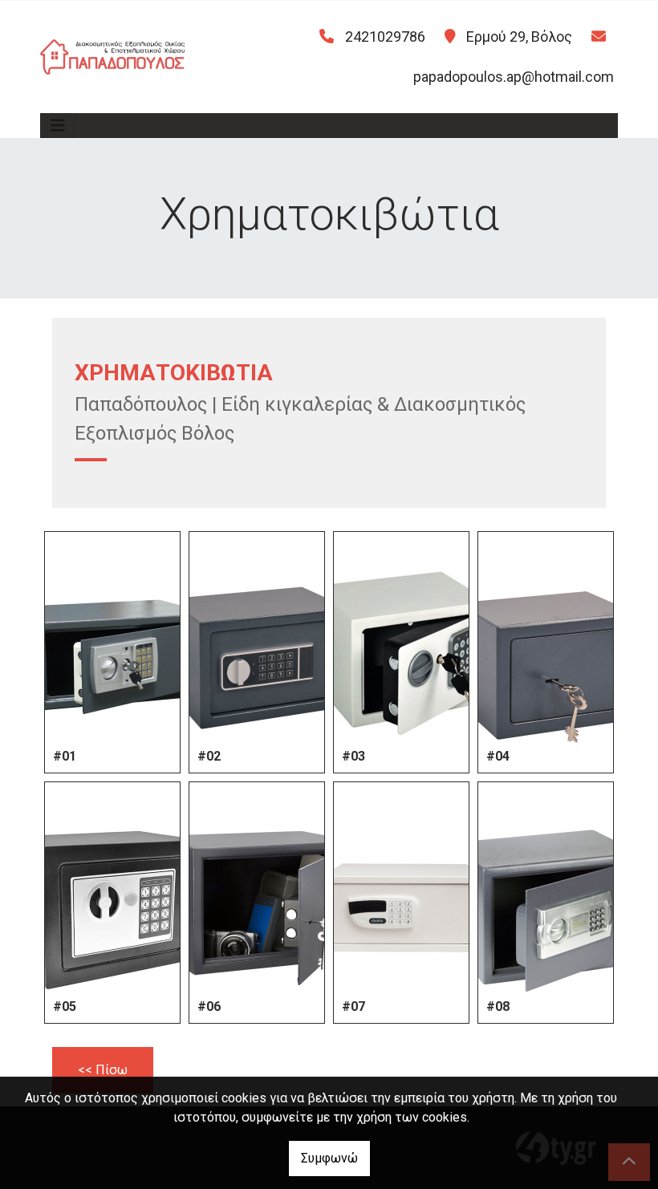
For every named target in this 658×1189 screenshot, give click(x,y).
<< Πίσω (103, 1069)
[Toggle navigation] (57, 125)
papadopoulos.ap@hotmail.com (513, 76)
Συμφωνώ (329, 1158)
